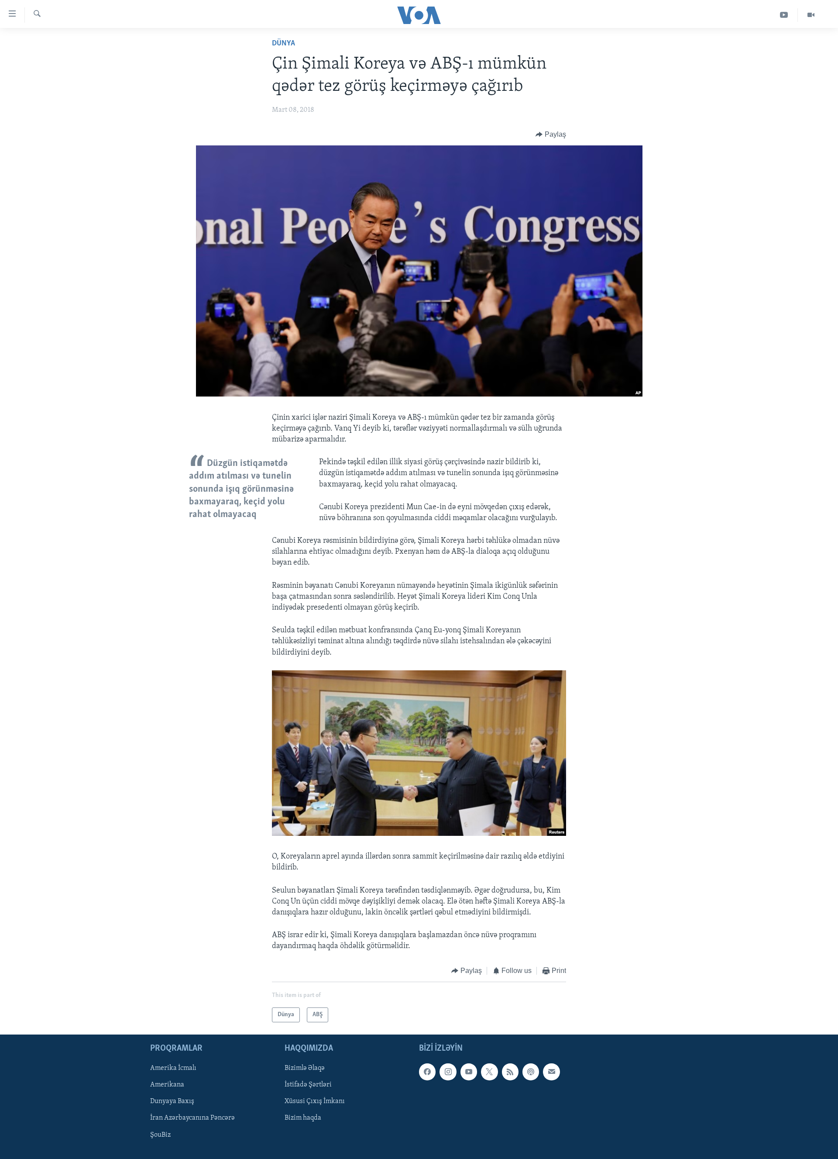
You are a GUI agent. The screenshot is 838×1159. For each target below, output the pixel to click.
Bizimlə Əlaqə (305, 1068)
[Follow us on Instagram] (448, 1071)
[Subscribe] (551, 1071)
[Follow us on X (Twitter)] (489, 1071)
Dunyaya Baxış (172, 1101)
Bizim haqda (303, 1117)
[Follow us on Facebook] (427, 1071)
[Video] (811, 15)
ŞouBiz (160, 1134)
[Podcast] (530, 1071)
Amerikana (167, 1084)
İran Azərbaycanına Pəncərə (192, 1117)
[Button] (551, 134)
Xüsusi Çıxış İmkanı (315, 1101)
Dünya (283, 44)
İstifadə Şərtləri (308, 1084)
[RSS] (510, 1071)
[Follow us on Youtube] (468, 1071)
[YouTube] (784, 15)
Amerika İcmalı (173, 1068)
